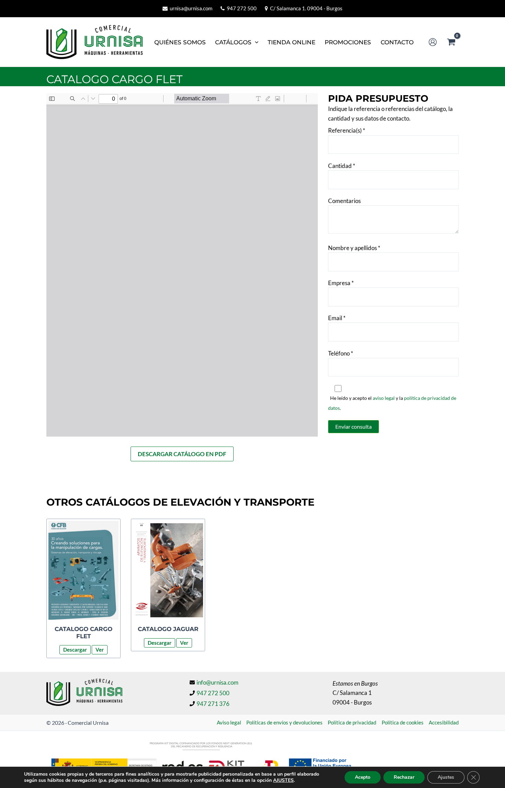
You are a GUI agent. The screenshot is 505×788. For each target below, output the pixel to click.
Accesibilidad (444, 722)
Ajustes (446, 777)
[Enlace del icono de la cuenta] (432, 42)
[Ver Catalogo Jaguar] (168, 570)
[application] (254, 42)
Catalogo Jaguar (168, 629)
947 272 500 (242, 8)
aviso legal (384, 398)
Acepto (362, 777)
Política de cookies (403, 722)
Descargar (75, 649)
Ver (100, 649)
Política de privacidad (352, 722)
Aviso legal (229, 722)
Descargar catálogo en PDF (182, 454)
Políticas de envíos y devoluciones (284, 722)
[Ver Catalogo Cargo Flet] (83, 570)
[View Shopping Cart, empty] (451, 42)
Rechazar (404, 777)
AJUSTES (283, 780)
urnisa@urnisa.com (191, 8)
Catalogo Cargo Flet (83, 632)
